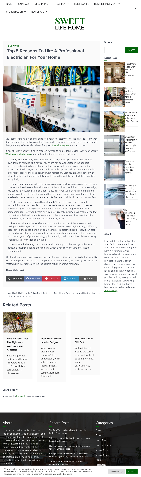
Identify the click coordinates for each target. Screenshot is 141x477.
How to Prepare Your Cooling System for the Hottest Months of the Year (130, 191)
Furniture (100, 435)
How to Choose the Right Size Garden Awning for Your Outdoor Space (130, 118)
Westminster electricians (18, 154)
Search (131, 49)
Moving (99, 460)
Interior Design (14, 11)
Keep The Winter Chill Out (84, 340)
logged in (21, 396)
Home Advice (81, 4)
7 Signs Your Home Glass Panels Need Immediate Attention (128, 167)
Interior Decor (102, 450)
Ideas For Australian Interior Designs (51, 340)
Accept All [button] (132, 471)
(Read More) (110, 290)
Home (9, 4)
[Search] (135, 8)
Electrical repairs (60, 145)
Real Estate (37, 11)
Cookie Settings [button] (116, 471)
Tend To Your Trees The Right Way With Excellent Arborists (17, 344)
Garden (61, 4)
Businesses (23, 4)
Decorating (41, 4)
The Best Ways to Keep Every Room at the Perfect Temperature (129, 69)
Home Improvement (105, 4)
